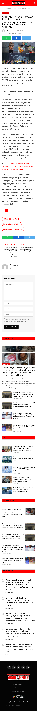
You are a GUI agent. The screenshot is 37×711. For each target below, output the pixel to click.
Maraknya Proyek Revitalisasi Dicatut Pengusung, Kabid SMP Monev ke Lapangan (24, 427)
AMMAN (5, 219)
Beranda (4, 8)
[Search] (34, 3)
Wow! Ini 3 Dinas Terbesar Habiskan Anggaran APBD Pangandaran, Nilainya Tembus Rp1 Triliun (17, 166)
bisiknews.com (23, 688)
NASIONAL (5, 13)
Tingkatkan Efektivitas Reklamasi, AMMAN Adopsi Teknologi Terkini (27, 249)
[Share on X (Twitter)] (26, 38)
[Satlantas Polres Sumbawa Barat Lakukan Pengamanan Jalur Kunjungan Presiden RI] (7, 490)
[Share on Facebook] (16, 38)
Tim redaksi (10, 30)
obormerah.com (14, 688)
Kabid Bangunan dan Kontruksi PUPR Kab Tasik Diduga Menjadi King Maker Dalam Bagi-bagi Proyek (24, 404)
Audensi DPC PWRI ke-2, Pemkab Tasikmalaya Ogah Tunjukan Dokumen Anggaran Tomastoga (23, 448)
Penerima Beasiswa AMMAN (11, 224)
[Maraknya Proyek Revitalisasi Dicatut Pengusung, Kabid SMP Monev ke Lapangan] (7, 427)
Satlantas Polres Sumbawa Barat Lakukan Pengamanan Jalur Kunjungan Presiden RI (23, 489)
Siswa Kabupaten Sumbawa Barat (13, 229)
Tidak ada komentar (8, 33)
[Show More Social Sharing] (33, 38)
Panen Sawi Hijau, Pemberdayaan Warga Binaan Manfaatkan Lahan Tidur (23, 458)
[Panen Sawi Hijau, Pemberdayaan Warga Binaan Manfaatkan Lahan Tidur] (7, 459)
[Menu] (3, 3)
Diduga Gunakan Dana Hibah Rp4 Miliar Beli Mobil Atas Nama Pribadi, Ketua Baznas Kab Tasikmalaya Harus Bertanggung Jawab (19, 585)
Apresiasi (14, 219)
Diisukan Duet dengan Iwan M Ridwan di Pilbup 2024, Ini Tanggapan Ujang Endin (24, 469)
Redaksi (29, 702)
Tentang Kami (9, 702)
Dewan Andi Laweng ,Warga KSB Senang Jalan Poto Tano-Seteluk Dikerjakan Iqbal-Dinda (23, 479)
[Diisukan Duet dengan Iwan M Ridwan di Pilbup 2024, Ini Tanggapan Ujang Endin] (7, 469)
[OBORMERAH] (18, 3)
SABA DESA (6, 364)
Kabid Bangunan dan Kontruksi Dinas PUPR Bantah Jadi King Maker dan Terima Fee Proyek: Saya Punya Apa (24, 394)
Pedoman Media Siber (20, 702)
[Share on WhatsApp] (6, 38)
